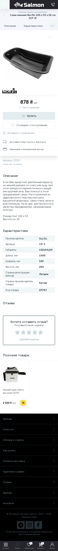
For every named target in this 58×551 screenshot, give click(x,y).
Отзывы (7, 482)
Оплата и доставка (14, 461)
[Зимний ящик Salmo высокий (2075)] (14, 374)
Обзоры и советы (13, 439)
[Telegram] (21, 525)
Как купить (9, 450)
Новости (8, 429)
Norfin (43, 238)
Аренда (7, 492)
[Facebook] (38, 525)
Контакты (8, 503)
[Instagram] (29, 525)
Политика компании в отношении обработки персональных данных (29, 533)
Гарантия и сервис (14, 471)
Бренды (7, 418)
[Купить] (23, 402)
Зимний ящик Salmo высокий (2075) (13, 391)
